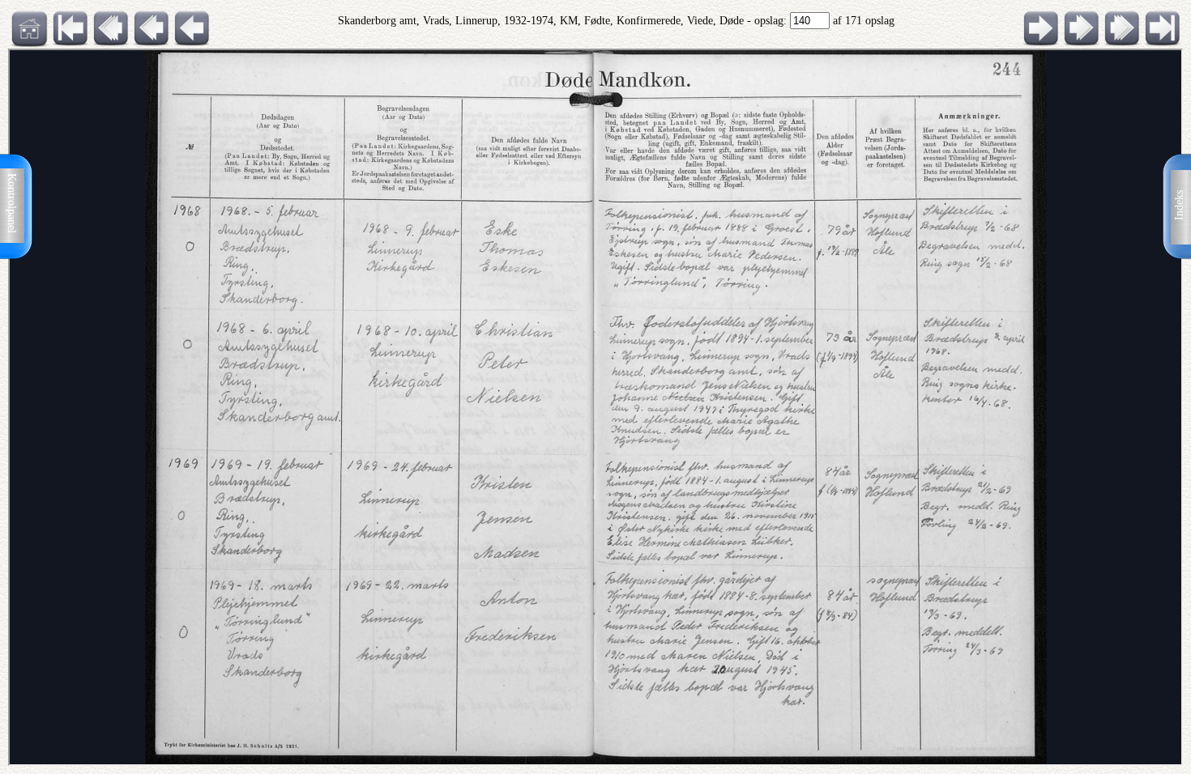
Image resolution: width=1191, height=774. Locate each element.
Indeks (1179, 205)
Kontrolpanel (12, 203)
